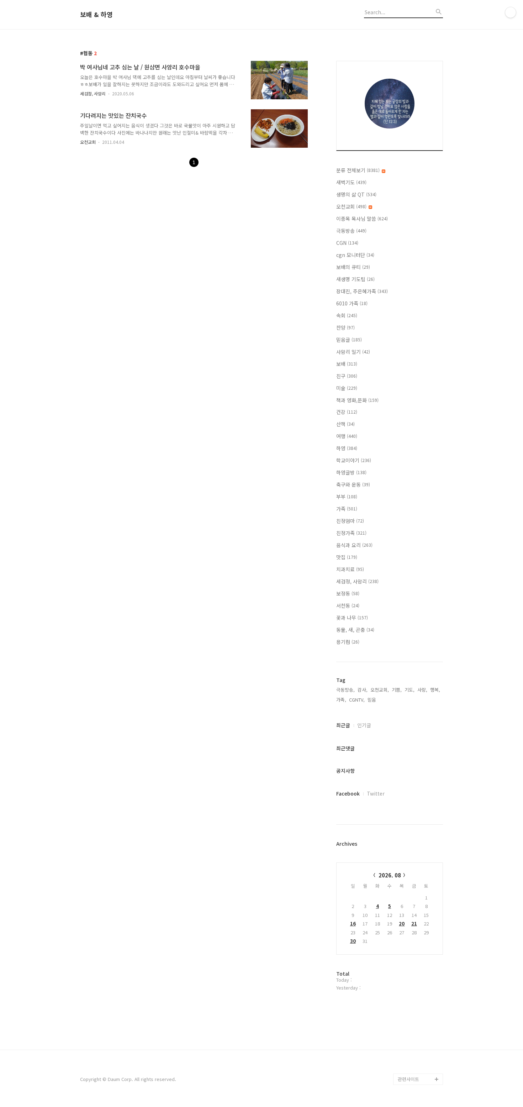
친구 (346, 375)
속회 (346, 315)
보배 (346, 363)
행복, (435, 689)
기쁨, (397, 689)
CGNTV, (357, 699)
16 (353, 923)
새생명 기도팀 (355, 279)
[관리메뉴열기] (510, 12)
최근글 (343, 725)
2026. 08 (390, 875)
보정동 (347, 593)
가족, (341, 699)
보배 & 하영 (96, 15)
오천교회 (88, 142)
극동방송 (351, 230)
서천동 (347, 605)
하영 (346, 448)
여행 (346, 436)
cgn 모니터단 (355, 254)
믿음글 (349, 339)
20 (402, 923)
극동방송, (345, 689)
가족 (346, 508)
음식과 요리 (354, 545)
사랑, (422, 689)
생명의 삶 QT (356, 194)
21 (414, 923)
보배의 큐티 (353, 267)
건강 (346, 411)
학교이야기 (353, 460)
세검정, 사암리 (93, 93)
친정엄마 (350, 520)
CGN (347, 242)
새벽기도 (351, 182)
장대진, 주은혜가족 (362, 291)
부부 (346, 496)
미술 (346, 388)
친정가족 (351, 532)
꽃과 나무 (352, 617)
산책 (345, 423)
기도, (409, 689)
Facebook (348, 793)
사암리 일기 (353, 351)
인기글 (364, 725)
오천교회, (379, 689)
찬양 (345, 327)
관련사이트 (408, 1079)
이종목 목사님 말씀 (362, 218)
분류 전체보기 (358, 170)
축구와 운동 (353, 484)
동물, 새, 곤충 (355, 629)
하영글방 (351, 472)
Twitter (376, 793)
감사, (363, 689)
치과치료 (350, 569)
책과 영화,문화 (357, 400)
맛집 (346, 557)
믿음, (372, 699)
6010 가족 (352, 303)
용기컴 (347, 641)
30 (353, 941)
